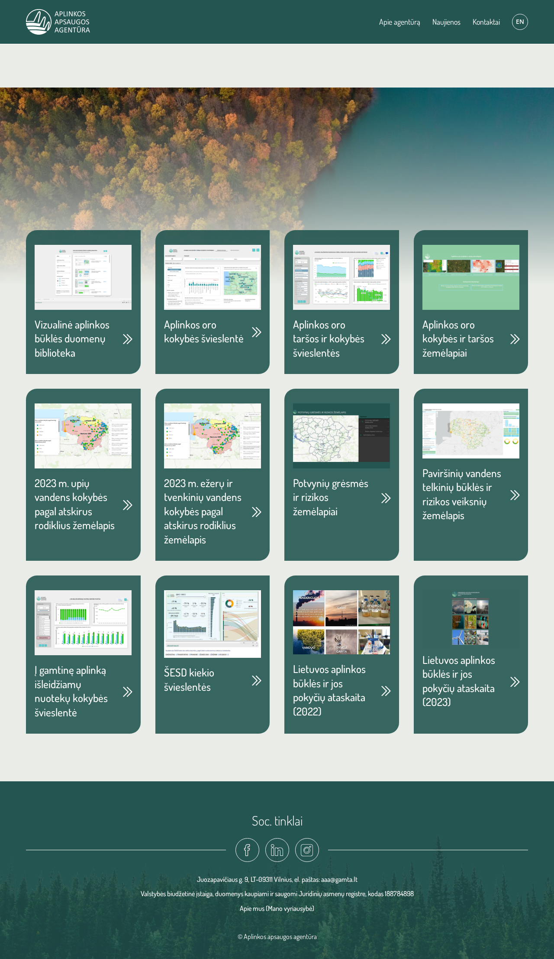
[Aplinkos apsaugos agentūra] (58, 22)
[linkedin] (277, 850)
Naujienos (446, 21)
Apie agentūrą (399, 21)
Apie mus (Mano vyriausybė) (277, 908)
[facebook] (247, 850)
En (520, 21)
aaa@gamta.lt (339, 879)
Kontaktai (486, 21)
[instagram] (307, 850)
